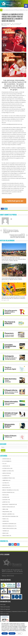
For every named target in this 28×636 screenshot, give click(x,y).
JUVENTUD (4, 502)
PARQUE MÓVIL (5, 511)
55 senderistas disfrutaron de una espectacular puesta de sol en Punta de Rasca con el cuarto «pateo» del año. (14, 259)
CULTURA (4, 482)
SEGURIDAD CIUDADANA (8, 523)
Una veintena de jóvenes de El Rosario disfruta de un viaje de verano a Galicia (12, 278)
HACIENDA (4, 497)
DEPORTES (4, 485)
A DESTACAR (5, 466)
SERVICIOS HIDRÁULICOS (8, 526)
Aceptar (4, 633)
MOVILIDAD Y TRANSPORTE (8, 504)
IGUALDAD (4, 499)
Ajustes (19, 633)
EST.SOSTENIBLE (6, 461)
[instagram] (18, 544)
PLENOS (4, 518)
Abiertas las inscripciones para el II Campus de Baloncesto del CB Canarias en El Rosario (13, 297)
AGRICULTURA (5, 473)
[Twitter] (12, 544)
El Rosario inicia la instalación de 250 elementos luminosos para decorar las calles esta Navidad (17, 235)
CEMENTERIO (5, 480)
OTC (3, 463)
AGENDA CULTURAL (6, 470)
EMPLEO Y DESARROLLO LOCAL (9, 490)
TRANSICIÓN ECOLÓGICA (8, 528)
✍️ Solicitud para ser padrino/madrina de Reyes (14, 201)
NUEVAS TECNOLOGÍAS (7, 506)
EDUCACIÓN (5, 487)
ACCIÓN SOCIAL (6, 24)
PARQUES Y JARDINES (7, 514)
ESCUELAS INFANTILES (7, 492)
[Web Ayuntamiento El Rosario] (14, 3)
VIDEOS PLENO (5, 535)
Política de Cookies (4, 613)
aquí (24, 629)
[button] (26, 6)
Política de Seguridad (5, 609)
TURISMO (4, 530)
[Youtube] (15, 544)
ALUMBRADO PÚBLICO (7, 478)
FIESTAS (4, 494)
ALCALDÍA (4, 475)
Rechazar (12, 633)
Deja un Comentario (16, 24)
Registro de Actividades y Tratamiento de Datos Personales (13, 611)
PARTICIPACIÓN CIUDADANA (9, 516)
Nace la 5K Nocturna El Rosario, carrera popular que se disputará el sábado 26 (11, 231)
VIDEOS (4, 533)
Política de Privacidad (5, 606)
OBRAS (4, 509)
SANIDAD (4, 521)
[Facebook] (10, 544)
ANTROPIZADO (5, 458)
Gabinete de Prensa (7, 23)
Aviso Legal (2, 604)
